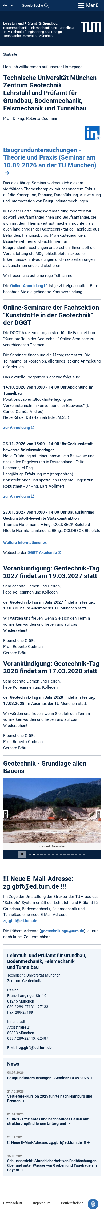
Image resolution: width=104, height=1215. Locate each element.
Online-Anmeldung (26, 285)
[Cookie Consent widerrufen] (93, 1204)
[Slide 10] (64, 854)
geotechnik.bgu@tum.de (62, 930)
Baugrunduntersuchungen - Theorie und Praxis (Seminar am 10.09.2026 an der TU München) (49, 157)
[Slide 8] (57, 854)
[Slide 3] (38, 854)
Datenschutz (12, 1203)
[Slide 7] (53, 854)
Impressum (41, 1203)
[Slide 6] (49, 854)
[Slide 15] (84, 854)
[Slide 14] (80, 854)
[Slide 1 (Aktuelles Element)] (30, 854)
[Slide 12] (72, 854)
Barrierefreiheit (72, 1203)
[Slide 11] (68, 854)
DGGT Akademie (42, 552)
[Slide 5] (45, 854)
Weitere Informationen (22, 542)
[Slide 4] (41, 854)
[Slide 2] (34, 854)
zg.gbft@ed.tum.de (20, 920)
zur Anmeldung (16, 427)
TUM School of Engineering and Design (32, 32)
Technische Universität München (28, 36)
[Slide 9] (61, 854)
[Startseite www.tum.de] (91, 26)
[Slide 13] (76, 854)
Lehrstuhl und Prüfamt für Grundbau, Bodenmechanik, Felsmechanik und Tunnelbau (38, 25)
